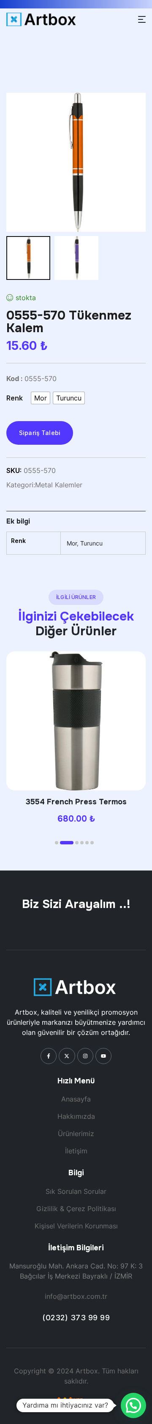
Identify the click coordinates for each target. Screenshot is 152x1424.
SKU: (14, 470)
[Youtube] (103, 1056)
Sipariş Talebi (39, 432)
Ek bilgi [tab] (18, 521)
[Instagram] (85, 1056)
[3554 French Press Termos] (76, 720)
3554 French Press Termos (76, 801)
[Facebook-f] (49, 1056)
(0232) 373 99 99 (76, 1317)
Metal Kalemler (58, 485)
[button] (56, 842)
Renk (14, 398)
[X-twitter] (67, 1056)
